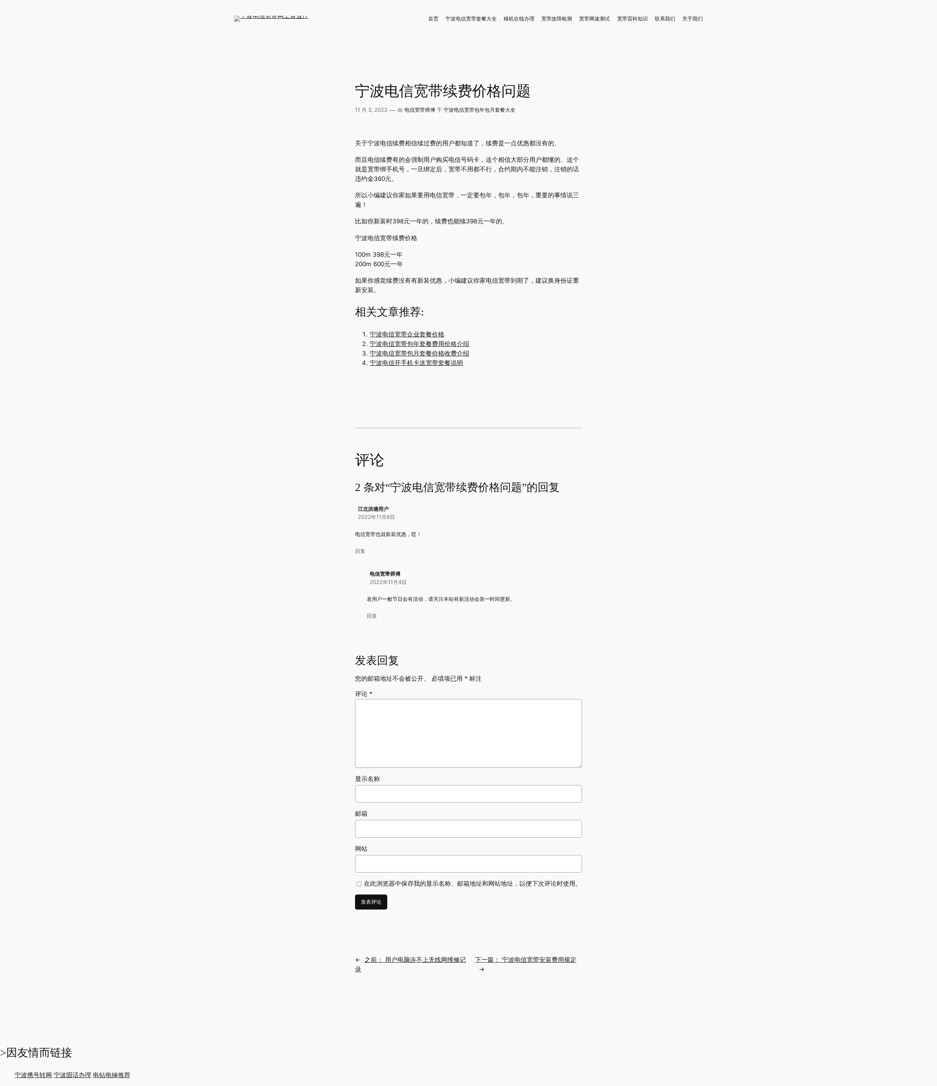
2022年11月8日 (376, 517)
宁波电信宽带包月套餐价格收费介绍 (419, 353)
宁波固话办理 (72, 1075)
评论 (363, 694)
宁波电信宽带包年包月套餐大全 (479, 110)
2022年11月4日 (388, 582)
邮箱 (361, 813)
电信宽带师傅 (419, 110)
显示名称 (367, 778)
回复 (360, 551)
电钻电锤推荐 (111, 1075)
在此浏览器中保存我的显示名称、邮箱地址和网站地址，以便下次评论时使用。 (473, 883)
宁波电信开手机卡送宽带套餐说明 (416, 363)
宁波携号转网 (33, 1075)
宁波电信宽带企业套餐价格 (407, 334)
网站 (361, 848)
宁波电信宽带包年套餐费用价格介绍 (419, 343)
